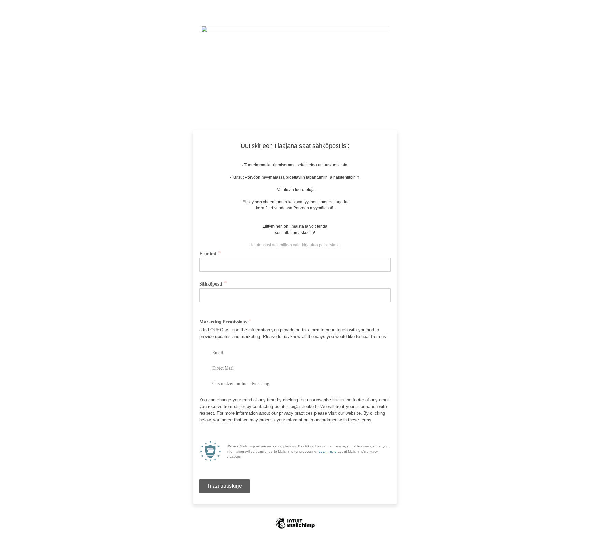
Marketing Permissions (225, 321)
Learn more (328, 451)
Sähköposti (213, 284)
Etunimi (210, 253)
